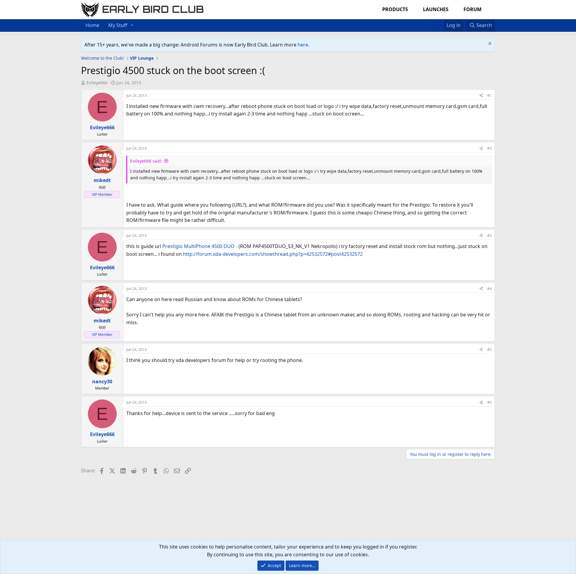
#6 (489, 402)
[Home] (434, 21)
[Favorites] (440, 21)
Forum (473, 9)
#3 (489, 235)
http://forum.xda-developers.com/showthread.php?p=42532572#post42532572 (273, 254)
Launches (435, 9)
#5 (489, 349)
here (303, 44)
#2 (489, 148)
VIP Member (102, 194)
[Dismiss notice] (489, 44)
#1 (489, 95)
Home (92, 25)
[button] (132, 25)
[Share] (481, 95)
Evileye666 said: (146, 161)
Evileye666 (96, 82)
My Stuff (117, 25)
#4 (489, 288)
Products (395, 9)
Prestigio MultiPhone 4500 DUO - (199, 246)
